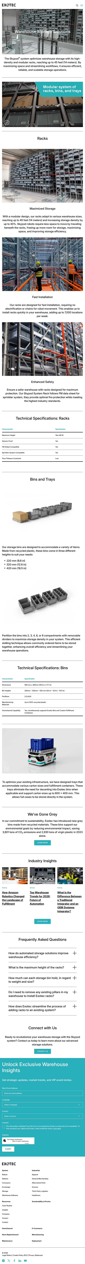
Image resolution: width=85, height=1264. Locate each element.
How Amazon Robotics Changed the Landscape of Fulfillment (13, 898)
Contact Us (42, 1051)
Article (4, 888)
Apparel (35, 1174)
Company (6, 1214)
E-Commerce (37, 1228)
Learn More (42, 843)
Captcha (5, 1135)
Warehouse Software (10, 1195)
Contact (5, 1222)
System (5, 1170)
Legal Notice (7, 1255)
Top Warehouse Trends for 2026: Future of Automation (40, 898)
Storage (5, 1191)
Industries (36, 1170)
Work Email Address (10, 1088)
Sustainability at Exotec (41, 1201)
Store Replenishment (10, 1235)
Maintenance (7, 1241)
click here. (57, 1128)
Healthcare (36, 1195)
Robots (4, 1174)
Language (6, 1100)
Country (5, 1111)
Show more (42, 921)
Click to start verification (20, 1141)
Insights (5, 1210)
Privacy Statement (36, 1255)
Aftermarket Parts (38, 1183)
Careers (5, 1218)
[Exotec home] (9, 5)
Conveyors (6, 1183)
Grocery (35, 1187)
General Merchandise (40, 1179)
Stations (5, 1179)
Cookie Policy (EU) (20, 1255)
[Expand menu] (81, 6)
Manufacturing (38, 1235)
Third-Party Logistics (40, 1191)
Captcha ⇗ (29, 1143)
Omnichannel (7, 1228)
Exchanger (6, 1187)
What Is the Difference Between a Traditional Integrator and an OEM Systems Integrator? (69, 902)
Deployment (36, 1241)
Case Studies (7, 1206)
